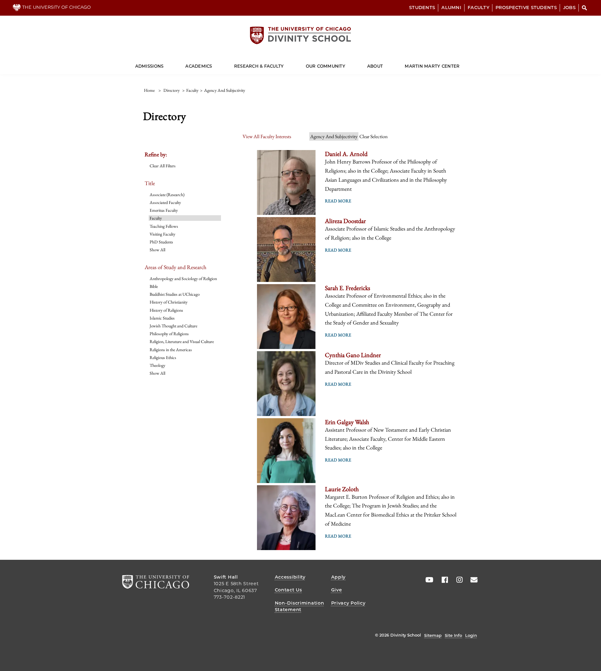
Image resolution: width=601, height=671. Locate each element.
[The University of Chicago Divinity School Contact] (472, 580)
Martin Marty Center (432, 66)
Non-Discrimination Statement (299, 606)
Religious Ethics (163, 357)
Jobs (569, 7)
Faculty (478, 7)
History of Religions (166, 310)
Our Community (325, 66)
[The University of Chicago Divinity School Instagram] (457, 580)
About (375, 66)
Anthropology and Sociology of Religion (183, 278)
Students (422, 7)
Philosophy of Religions (169, 333)
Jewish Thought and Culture (173, 326)
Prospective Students (526, 7)
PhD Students (161, 242)
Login (471, 635)
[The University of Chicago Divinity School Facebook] (442, 580)
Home (149, 90)
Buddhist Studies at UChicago (175, 294)
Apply (338, 577)
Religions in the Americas (171, 349)
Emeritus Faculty (164, 210)
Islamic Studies (162, 318)
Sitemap (433, 635)
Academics (198, 66)
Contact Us (288, 590)
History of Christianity (168, 302)
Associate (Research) (167, 194)
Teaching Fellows (164, 226)
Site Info (453, 635)
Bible (154, 286)
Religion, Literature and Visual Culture (182, 341)
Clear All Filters (163, 166)
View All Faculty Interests (267, 136)
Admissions (149, 66)
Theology (157, 365)
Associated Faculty (165, 202)
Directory (171, 90)
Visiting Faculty (162, 234)
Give (336, 590)
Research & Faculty (259, 66)
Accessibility (290, 577)
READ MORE (338, 201)
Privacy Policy (348, 603)
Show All (157, 249)
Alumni (451, 7)
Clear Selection (373, 136)
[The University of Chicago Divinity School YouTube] (428, 580)
